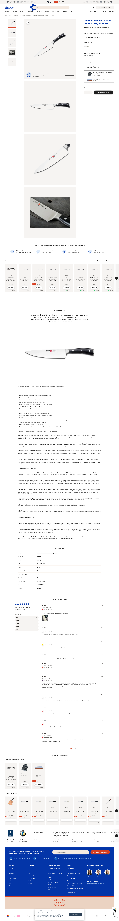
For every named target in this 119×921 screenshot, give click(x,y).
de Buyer (31, 883)
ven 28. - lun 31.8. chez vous (91, 53)
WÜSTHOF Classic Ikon (43, 584)
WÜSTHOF (40, 588)
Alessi (30, 870)
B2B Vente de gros (71, 878)
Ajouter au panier (103, 92)
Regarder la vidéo (69, 75)
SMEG (30, 873)
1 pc (38, 574)
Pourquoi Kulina (71, 885)
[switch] (115, 916)
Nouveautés (103, 11)
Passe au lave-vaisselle (43, 577)
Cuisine (11, 868)
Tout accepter (75, 914)
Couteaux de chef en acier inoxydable (47, 553)
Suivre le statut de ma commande (75, 883)
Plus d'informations (57, 916)
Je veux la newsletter (100, 852)
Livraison (50, 879)
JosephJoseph (32, 878)
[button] (11, 819)
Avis (62, 301)
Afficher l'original (48, 609)
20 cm (38, 567)
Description (45, 301)
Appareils (11, 873)
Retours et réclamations (54, 868)
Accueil (11, 883)
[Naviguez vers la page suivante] (78, 748)
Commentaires (51, 870)
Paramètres (55, 301)
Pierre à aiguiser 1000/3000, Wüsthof (101, 79)
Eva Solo (31, 885)
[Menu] (117, 908)
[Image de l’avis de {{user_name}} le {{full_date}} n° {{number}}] (45, 618)
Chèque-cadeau (52, 889)
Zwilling (30, 880)
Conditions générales (53, 882)
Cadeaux (111, 11)
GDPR (49, 884)
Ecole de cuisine (71, 880)
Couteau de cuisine (42, 581)
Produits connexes (71, 301)
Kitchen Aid (31, 875)
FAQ (68, 875)
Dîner (10, 870)
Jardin (10, 875)
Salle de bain (12, 878)
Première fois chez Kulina (73, 873)
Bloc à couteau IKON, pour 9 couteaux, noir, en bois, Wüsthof (102, 73)
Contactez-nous (52, 887)
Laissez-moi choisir (41, 917)
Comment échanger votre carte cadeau (75, 889)
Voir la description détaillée (91, 37)
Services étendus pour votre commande (55, 874)
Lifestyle (11, 880)
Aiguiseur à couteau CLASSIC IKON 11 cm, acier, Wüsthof (102, 67)
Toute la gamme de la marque (105, 260)
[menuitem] (7, 12)
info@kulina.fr (92, 881)
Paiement (50, 877)
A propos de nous (71, 892)
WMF (30, 868)
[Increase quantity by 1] (90, 92)
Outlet (11, 885)
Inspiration (93, 11)
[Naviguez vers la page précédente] (68, 748)
